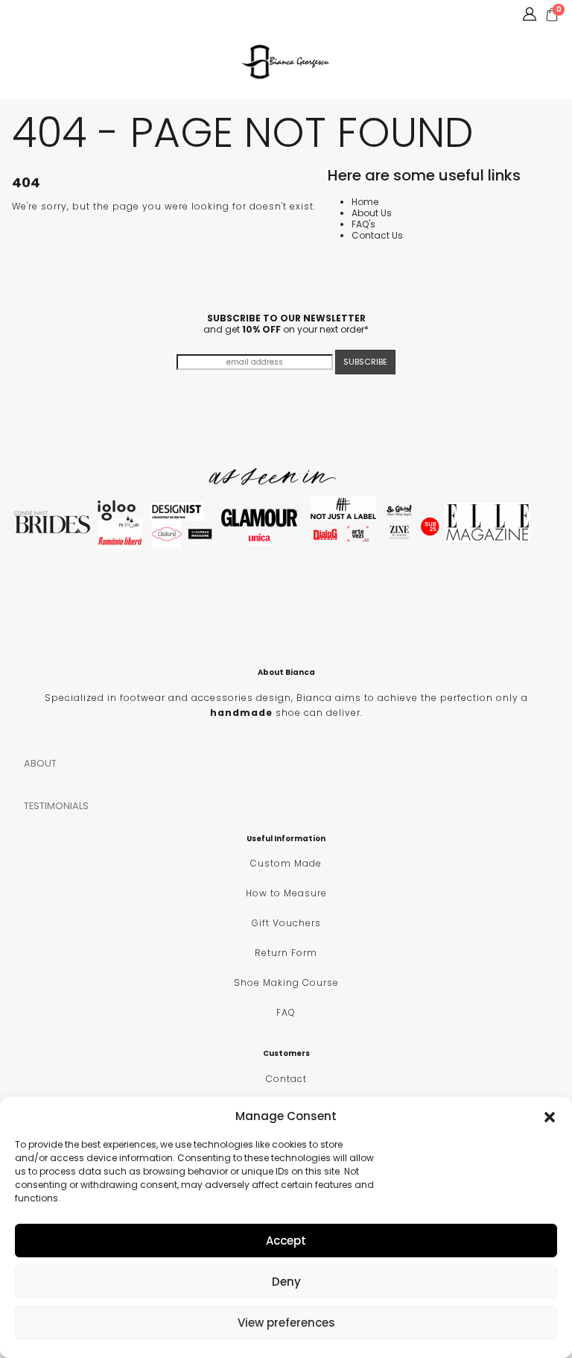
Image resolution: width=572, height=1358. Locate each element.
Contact (286, 1078)
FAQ (286, 1012)
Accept (286, 1240)
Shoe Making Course (286, 982)
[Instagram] (40, 14)
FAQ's (363, 224)
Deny (286, 1281)
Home (365, 201)
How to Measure (286, 893)
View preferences (286, 1322)
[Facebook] (15, 14)
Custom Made (286, 863)
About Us (372, 213)
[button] (549, 1115)
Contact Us (377, 235)
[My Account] (529, 14)
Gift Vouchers (286, 923)
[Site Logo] (286, 62)
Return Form (286, 952)
